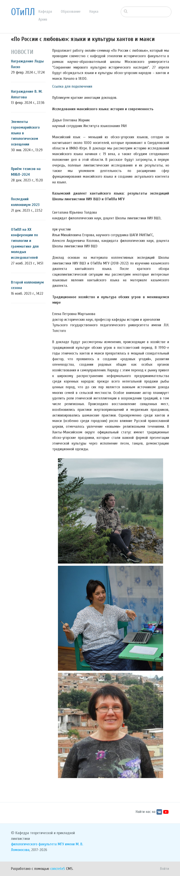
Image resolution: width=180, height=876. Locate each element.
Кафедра (45, 11)
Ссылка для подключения (72, 86)
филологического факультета (34, 844)
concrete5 (57, 868)
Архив (42, 19)
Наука (93, 11)
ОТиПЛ (23, 12)
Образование (71, 11)
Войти (164, 868)
